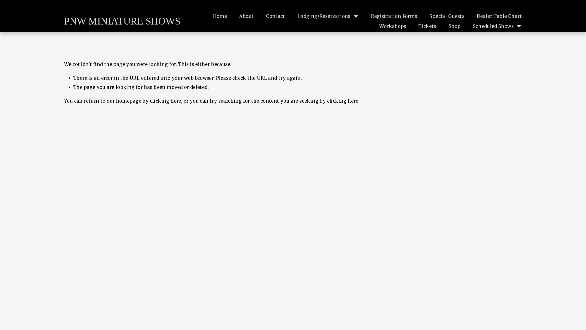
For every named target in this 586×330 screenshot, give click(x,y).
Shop (455, 26)
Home (220, 16)
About (246, 16)
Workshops (392, 26)
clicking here (165, 101)
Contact (275, 16)
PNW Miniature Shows (122, 21)
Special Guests (446, 16)
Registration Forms (394, 16)
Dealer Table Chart (499, 16)
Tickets (427, 26)
